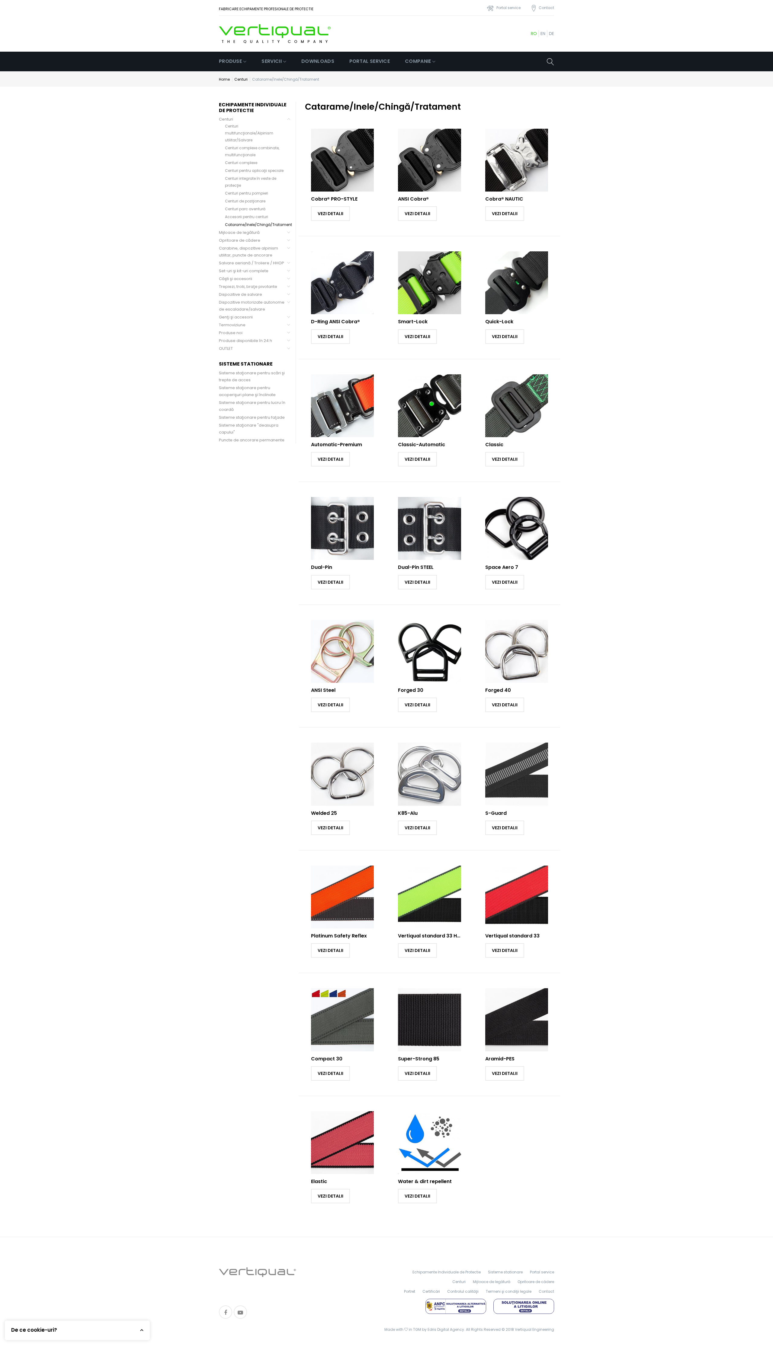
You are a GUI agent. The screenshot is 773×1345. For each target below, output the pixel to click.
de (551, 34)
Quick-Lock (499, 321)
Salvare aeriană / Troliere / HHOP (251, 263)
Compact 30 (326, 1058)
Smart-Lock (413, 321)
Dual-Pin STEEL (416, 567)
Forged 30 (410, 690)
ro (534, 34)
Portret (409, 1291)
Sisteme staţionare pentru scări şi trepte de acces (252, 376)
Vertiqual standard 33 (512, 935)
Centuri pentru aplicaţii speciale (254, 170)
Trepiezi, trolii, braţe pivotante (248, 286)
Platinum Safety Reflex (339, 935)
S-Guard (496, 813)
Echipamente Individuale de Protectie (446, 1272)
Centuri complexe (241, 162)
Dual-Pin (321, 567)
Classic (494, 444)
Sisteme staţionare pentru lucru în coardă (252, 406)
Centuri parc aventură (245, 208)
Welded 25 (324, 813)
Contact (546, 1291)
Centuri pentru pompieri (246, 193)
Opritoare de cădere (239, 240)
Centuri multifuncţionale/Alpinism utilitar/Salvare (249, 133)
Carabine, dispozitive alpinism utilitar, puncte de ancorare (248, 251)
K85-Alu (408, 813)
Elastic (319, 1181)
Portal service (369, 61)
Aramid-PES (500, 1058)
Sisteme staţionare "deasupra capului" (248, 428)
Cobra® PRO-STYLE (334, 198)
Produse (230, 61)
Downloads (317, 61)
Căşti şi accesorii (235, 279)
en (542, 34)
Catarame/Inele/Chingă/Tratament (258, 224)
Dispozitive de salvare (240, 294)
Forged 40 (498, 690)
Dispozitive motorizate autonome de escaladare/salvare (251, 305)
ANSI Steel (323, 690)
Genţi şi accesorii (236, 317)
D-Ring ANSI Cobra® (335, 321)
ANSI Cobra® (413, 198)
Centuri (241, 79)
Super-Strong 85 (418, 1058)
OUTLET (226, 348)
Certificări (431, 1291)
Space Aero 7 (501, 567)
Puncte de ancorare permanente (251, 440)
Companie (418, 61)
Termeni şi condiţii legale (508, 1291)
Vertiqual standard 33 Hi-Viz (433, 935)
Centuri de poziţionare (245, 201)
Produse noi (230, 333)
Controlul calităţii (463, 1291)
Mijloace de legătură (239, 232)
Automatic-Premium (336, 444)
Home (224, 79)
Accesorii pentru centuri (246, 216)
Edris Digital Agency (446, 1329)
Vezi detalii (330, 214)
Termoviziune (232, 325)
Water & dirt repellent (425, 1181)
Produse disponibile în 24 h (245, 341)
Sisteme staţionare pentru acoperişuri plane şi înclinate (247, 391)
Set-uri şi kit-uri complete (243, 271)
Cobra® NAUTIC (504, 198)
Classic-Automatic (421, 444)
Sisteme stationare (505, 1272)
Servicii (271, 61)
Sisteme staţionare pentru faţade (252, 417)
